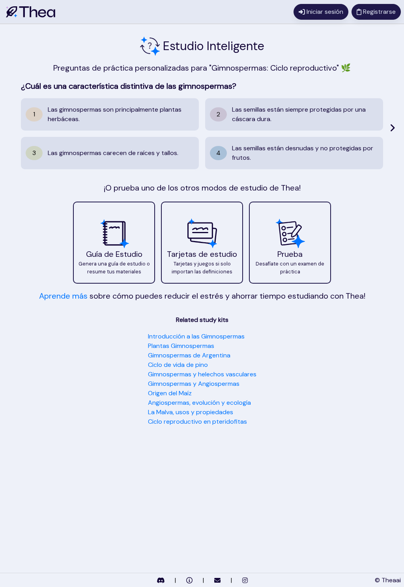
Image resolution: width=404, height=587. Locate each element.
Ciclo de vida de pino (178, 365)
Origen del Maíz (170, 393)
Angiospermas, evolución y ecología (199, 402)
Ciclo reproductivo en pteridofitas (197, 421)
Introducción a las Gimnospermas (196, 336)
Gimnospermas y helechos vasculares (202, 374)
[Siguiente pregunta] (392, 128)
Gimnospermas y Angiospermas (193, 383)
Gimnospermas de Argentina (189, 355)
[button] (114, 243)
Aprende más (63, 296)
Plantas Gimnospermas (181, 346)
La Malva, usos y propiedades (190, 412)
